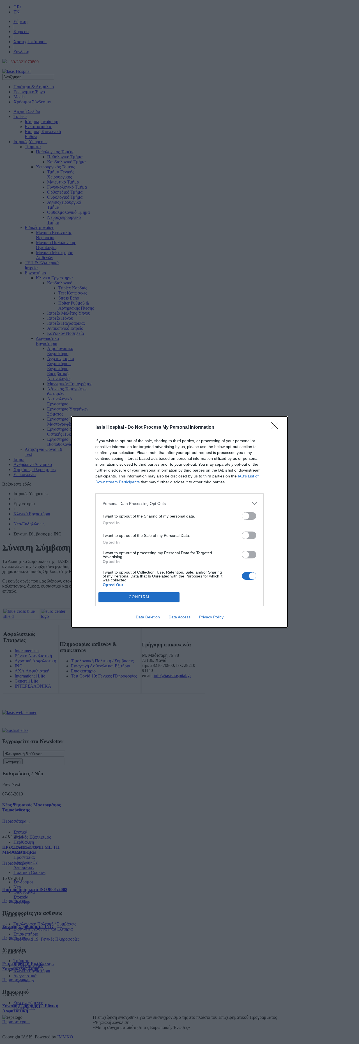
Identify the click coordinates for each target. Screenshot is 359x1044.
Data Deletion (148, 617)
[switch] (249, 516)
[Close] (276, 427)
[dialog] (179, 522)
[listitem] (179, 504)
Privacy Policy (211, 617)
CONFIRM (139, 597)
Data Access (179, 617)
